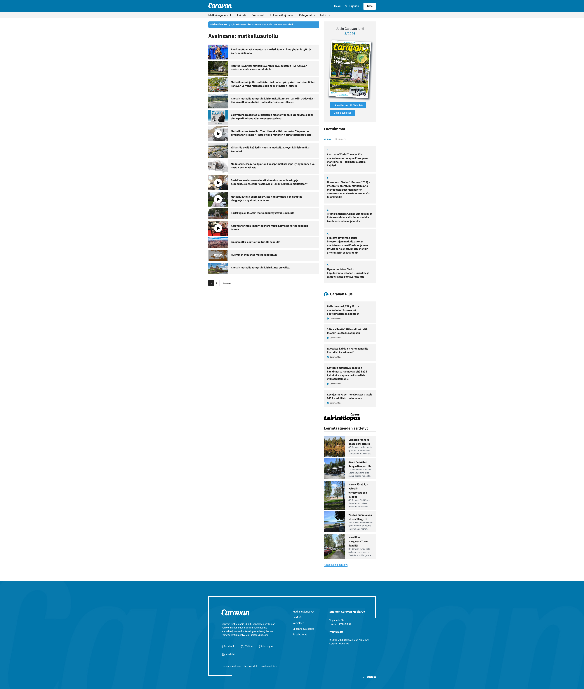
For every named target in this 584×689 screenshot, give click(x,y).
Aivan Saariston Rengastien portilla (359, 464)
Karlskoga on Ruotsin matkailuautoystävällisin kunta (262, 213)
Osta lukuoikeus (342, 112)
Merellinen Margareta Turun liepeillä (358, 541)
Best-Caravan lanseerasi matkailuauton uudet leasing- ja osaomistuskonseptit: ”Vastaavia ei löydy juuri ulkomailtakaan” (269, 182)
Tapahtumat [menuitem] (300, 634)
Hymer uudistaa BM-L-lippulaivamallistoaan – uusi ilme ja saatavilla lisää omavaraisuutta (348, 272)
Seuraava (227, 283)
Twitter (249, 646)
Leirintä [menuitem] (241, 15)
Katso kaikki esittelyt (336, 564)
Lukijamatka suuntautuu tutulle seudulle (255, 242)
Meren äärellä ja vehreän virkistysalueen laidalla (358, 490)
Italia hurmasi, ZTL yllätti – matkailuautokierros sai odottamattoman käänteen (343, 309)
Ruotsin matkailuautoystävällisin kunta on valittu (260, 267)
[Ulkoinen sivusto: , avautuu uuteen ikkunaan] (350, 69)
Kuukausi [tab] (340, 139)
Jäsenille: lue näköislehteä (348, 105)
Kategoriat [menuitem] (305, 15)
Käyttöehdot (250, 666)
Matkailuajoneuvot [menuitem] (219, 15)
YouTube (230, 654)
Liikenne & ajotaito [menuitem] (281, 15)
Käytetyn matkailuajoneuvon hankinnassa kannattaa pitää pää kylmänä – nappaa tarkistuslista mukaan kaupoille (347, 373)
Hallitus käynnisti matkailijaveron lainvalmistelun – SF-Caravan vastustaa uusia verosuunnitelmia (269, 67)
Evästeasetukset (269, 666)
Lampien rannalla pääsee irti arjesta (359, 441)
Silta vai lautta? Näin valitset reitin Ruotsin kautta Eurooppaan (347, 331)
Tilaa (370, 6)
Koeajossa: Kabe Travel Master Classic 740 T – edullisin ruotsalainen (349, 396)
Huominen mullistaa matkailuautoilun (254, 254)
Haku (337, 6)
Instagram (268, 646)
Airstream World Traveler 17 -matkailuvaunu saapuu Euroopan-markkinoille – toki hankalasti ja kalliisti (347, 160)
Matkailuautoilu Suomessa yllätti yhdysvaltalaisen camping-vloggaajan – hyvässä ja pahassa (267, 198)
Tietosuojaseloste (231, 666)
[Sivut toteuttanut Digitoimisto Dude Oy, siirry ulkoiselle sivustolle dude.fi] (369, 677)
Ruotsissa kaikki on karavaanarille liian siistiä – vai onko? (347, 350)
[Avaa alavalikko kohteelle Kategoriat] (315, 15)
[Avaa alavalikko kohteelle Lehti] (329, 15)
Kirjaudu (353, 6)
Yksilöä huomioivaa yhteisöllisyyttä (360, 517)
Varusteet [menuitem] (258, 15)
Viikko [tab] (327, 139)
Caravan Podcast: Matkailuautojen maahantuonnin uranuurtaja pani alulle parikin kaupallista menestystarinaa (272, 116)
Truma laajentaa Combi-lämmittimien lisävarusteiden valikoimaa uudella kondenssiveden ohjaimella (349, 217)
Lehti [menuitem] (323, 15)
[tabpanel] (350, 214)
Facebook (229, 646)
